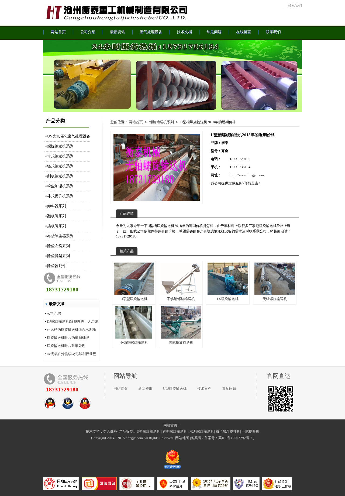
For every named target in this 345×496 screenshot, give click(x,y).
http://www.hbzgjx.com (247, 175)
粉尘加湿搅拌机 (228, 431)
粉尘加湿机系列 (60, 186)
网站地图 (182, 438)
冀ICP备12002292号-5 (235, 438)
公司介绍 (54, 313)
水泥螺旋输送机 (201, 431)
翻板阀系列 (56, 216)
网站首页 (136, 122)
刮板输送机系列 (60, 176)
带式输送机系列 (60, 156)
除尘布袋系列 (58, 246)
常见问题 (229, 389)
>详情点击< (251, 183)
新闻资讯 (145, 389)
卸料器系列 (56, 206)
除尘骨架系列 (58, 256)
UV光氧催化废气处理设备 (68, 136)
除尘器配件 (56, 266)
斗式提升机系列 (60, 196)
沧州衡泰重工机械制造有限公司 (117, 12)
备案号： (211, 438)
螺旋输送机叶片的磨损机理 (68, 338)
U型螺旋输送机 (175, 389)
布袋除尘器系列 (60, 236)
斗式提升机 (250, 431)
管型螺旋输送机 (175, 431)
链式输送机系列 (60, 166)
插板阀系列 (56, 226)
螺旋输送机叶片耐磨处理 (66, 346)
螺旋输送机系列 (60, 146)
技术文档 (204, 389)
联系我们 (295, 6)
